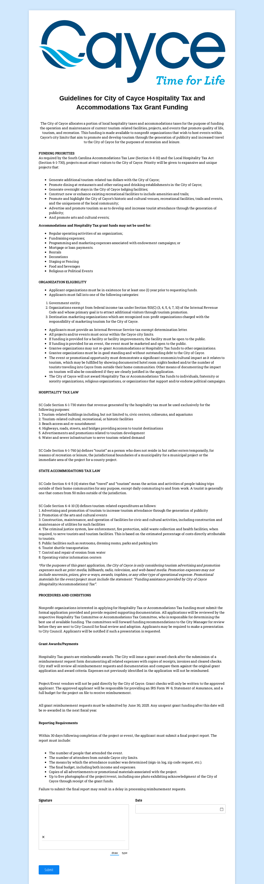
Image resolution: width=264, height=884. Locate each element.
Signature (45, 800)
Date (138, 800)
